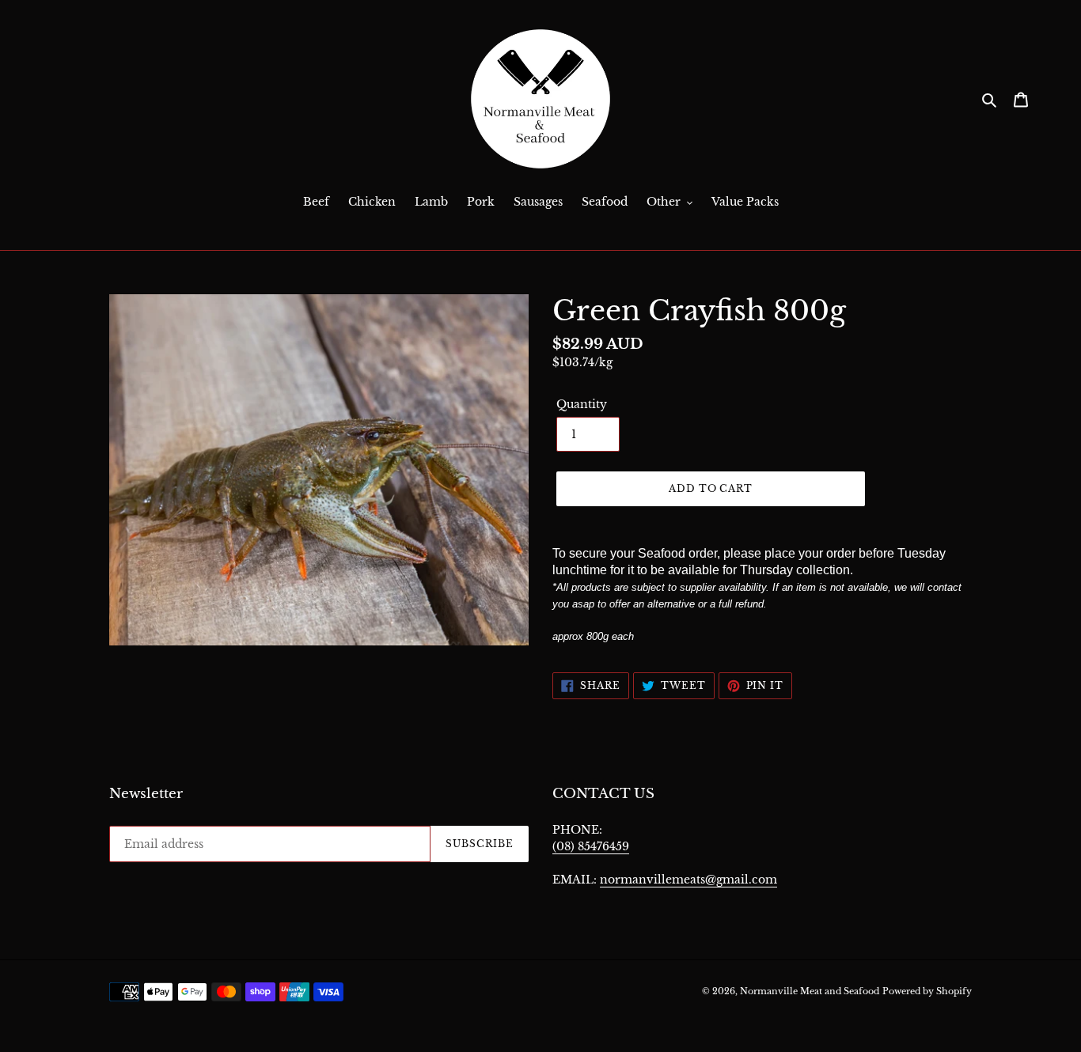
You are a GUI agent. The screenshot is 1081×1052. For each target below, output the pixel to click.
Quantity (581, 404)
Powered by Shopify (927, 991)
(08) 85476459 (590, 846)
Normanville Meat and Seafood (809, 991)
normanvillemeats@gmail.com (688, 879)
